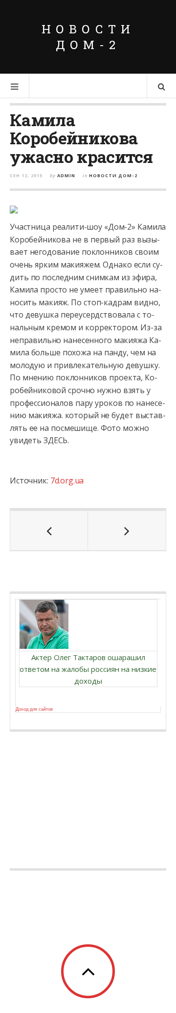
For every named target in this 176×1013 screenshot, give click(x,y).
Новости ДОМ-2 (88, 37)
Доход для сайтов (34, 709)
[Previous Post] (49, 530)
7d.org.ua (67, 480)
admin (66, 175)
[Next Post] (127, 530)
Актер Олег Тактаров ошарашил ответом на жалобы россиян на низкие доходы (88, 669)
